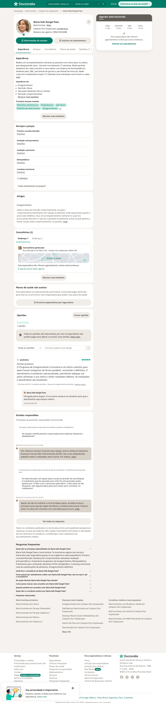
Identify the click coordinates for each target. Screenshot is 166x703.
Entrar (114, 4)
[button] (34, 40)
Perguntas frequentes (59, 681)
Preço (87, 660)
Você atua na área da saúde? (134, 4)
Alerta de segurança (93, 678)
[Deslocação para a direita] (91, 49)
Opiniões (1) (84, 49)
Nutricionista (30, 11)
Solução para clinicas (94, 666)
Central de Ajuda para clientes (98, 681)
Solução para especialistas (96, 663)
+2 (60, 108)
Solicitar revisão (80, 384)
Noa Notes (92, 669)
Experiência (23, 49)
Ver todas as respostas (53, 521)
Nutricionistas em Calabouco (29, 621)
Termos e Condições (23, 678)
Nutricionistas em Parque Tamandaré (33, 608)
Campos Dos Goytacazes (58, 250)
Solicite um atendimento (124, 43)
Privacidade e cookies (24, 660)
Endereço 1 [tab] (23, 238)
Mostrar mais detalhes (55, 117)
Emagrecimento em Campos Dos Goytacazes (83, 604)
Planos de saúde (67, 49)
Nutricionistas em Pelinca (27, 617)
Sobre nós (18, 669)
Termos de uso (91, 675)
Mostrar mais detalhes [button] (28, 97)
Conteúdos (89, 672)
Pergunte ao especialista (60, 669)
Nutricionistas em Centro (27, 604)
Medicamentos (56, 672)
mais (18, 77)
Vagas (27, 675)
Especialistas (55, 660)
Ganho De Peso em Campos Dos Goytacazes (82, 623)
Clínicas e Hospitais (58, 663)
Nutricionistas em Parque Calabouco (33, 612)
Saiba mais (42, 696)
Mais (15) (66, 631)
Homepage (18, 11)
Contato (17, 672)
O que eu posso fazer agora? (31, 268)
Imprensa (18, 681)
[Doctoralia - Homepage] (29, 3)
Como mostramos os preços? (32, 186)
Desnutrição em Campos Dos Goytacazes (81, 627)
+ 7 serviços (22, 178)
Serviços (37, 49)
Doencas (53, 678)
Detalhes (21, 134)
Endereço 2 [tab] (37, 238)
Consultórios (50, 49)
